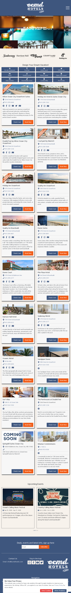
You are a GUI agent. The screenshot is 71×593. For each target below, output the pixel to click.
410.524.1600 (9, 191)
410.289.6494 (9, 364)
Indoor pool (44, 70)
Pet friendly (61, 80)
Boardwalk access (27, 80)
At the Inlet (8, 361)
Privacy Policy (58, 585)
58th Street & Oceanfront (47, 362)
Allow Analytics (59, 590)
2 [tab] (34, 530)
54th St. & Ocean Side (11, 402)
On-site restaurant (9, 70)
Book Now (28, 122)
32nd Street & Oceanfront (13, 99)
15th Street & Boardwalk (47, 144)
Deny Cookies (46, 590)
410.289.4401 (9, 233)
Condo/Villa (44, 80)
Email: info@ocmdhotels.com (13, 561)
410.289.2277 (9, 278)
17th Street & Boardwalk (47, 99)
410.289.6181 (44, 278)
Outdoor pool (27, 75)
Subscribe (44, 547)
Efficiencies (61, 70)
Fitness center (44, 75)
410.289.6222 (9, 322)
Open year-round (61, 75)
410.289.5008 (44, 146)
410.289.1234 (9, 149)
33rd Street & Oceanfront (12, 146)
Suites (9, 75)
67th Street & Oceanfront (12, 188)
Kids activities (10, 80)
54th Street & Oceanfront (47, 188)
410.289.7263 (44, 102)
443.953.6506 (44, 449)
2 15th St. (43, 447)
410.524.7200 (44, 191)
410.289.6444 (9, 102)
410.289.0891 (44, 233)
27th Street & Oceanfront (47, 231)
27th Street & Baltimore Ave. (13, 275)
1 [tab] (33, 530)
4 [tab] (37, 530)
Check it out (17, 122)
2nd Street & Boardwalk (47, 275)
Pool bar (26, 70)
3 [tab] (36, 530)
